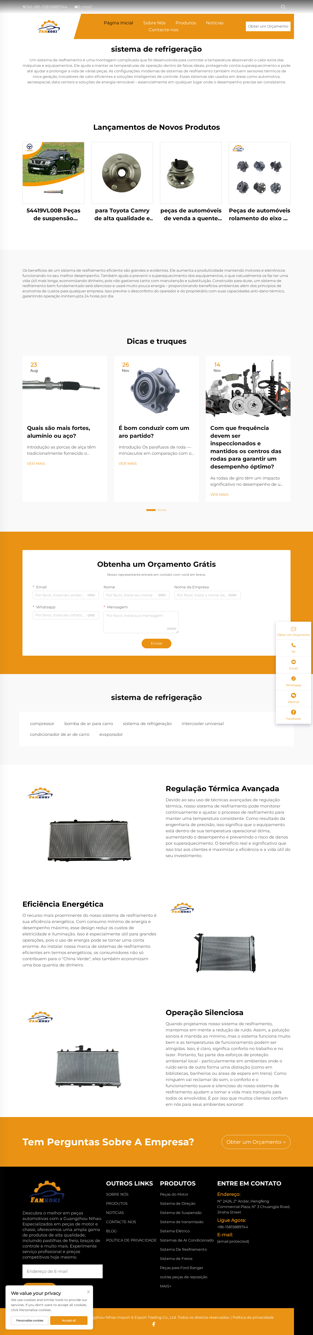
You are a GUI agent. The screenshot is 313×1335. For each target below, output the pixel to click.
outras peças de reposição (183, 1277)
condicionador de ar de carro (59, 734)
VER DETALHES (53, 173)
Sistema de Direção (177, 1203)
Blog (111, 1231)
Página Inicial (118, 22)
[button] (151, 510)
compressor (42, 723)
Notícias (214, 22)
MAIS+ (165, 1286)
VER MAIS (36, 463)
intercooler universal (203, 723)
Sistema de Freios (176, 1258)
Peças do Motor (174, 1194)
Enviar (156, 643)
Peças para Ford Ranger (181, 1268)
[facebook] (153, 1324)
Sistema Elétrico (175, 1231)
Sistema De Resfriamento (183, 1249)
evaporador (111, 734)
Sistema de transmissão (181, 1222)
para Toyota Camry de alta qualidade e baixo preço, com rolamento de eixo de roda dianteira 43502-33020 (122, 214)
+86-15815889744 (50, 6)
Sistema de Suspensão (181, 1213)
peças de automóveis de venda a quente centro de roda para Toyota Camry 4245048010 (191, 214)
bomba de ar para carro (88, 723)
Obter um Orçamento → (256, 1142)
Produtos (186, 22)
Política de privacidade (131, 1240)
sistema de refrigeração (147, 723)
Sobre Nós (154, 22)
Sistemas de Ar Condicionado (187, 1240)
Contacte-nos (163, 29)
